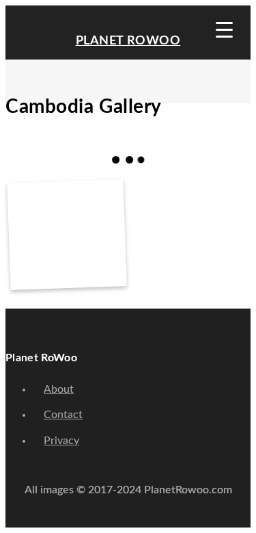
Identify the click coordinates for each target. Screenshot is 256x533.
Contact (63, 414)
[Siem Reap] (66, 226)
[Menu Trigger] (224, 29)
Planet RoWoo (128, 41)
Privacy (61, 440)
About (59, 389)
